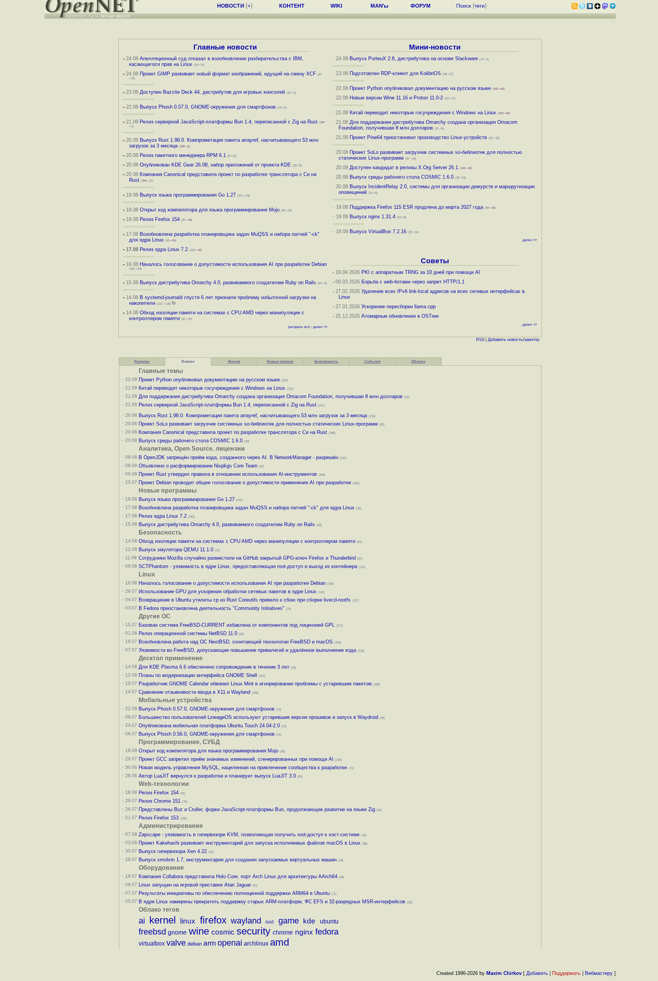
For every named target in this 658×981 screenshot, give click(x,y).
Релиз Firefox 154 (160, 219)
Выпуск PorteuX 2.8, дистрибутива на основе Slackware (414, 58)
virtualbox (152, 943)
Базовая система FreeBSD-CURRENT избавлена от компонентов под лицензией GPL (237, 625)
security (253, 931)
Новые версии (280, 361)
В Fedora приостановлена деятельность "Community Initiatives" (211, 608)
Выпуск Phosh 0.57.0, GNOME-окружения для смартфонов (208, 107)
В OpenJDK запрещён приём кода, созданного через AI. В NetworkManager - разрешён (238, 457)
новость (515, 339)
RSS (480, 339)
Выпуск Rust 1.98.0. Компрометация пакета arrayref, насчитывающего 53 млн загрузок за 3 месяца (253, 415)
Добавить (497, 339)
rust (269, 922)
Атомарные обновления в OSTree (400, 316)
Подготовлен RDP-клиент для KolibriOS (395, 73)
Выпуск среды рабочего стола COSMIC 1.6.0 (402, 177)
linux (187, 921)
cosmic (223, 932)
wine (199, 931)
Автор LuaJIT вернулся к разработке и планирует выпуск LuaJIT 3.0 (217, 776)
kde (309, 921)
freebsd (152, 931)
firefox (213, 920)
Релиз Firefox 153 (159, 818)
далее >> (320, 327)
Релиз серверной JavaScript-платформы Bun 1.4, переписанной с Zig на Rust (229, 122)
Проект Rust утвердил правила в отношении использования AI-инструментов (228, 474)
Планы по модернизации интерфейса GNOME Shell (198, 675)
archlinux (256, 943)
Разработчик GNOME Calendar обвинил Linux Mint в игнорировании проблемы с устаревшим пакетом (255, 684)
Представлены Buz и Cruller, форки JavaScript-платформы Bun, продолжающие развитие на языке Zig (257, 809)
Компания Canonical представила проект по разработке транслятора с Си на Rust (233, 432)
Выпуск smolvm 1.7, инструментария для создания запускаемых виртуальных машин (238, 860)
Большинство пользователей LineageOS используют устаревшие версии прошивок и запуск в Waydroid (258, 717)
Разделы (142, 361)
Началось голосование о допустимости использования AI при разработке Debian (233, 264)
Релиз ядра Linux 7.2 (164, 249)
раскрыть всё (299, 327)
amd (279, 942)
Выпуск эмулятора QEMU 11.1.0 (176, 549)
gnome (177, 932)
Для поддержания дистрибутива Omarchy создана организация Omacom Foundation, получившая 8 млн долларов (428, 125)
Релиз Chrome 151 (159, 801)
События (372, 361)
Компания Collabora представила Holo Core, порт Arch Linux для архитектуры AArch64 (238, 876)
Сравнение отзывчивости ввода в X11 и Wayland (194, 692)
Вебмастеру (599, 973)
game (288, 920)
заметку (532, 339)
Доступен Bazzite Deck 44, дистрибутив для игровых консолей (212, 92)
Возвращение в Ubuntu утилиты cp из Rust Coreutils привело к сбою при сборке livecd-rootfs (245, 600)
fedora (327, 931)
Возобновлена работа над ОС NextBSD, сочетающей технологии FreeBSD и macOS (236, 642)
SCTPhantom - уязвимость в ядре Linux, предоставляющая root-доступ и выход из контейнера (248, 566)
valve (176, 942)
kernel (162, 920)
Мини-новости (435, 47)
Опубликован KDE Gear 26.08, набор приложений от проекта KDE (216, 165)
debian (194, 944)
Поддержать (566, 973)
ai (142, 920)
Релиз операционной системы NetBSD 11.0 (188, 633)
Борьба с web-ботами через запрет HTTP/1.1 (413, 282)
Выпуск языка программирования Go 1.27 (188, 195)
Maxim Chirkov (504, 973)
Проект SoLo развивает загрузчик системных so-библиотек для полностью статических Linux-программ (258, 424)
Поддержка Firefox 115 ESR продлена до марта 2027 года (417, 207)
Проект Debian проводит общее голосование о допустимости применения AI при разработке (245, 482)
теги (479, 6)
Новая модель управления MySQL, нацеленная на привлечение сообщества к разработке (243, 767)
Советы (435, 261)
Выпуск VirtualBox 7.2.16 (378, 231)
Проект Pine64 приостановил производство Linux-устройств (418, 137)
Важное (188, 361)
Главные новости (225, 47)
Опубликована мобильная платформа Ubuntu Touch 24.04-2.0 (209, 725)
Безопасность (326, 361)
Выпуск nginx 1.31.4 (372, 216)
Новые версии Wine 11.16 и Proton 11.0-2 (396, 98)
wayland (246, 920)
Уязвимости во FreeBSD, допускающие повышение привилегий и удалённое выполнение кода (247, 650)
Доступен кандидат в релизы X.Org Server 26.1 (404, 167)
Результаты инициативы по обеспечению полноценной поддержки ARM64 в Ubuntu (234, 893)
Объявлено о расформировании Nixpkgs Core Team (198, 466)
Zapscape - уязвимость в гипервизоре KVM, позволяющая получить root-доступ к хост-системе (249, 834)
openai (229, 942)
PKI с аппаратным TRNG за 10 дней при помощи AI (420, 272)
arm (209, 943)
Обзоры (418, 361)
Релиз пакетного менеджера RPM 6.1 (183, 155)
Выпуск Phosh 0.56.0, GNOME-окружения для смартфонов (207, 734)
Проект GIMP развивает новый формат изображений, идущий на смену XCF (228, 74)
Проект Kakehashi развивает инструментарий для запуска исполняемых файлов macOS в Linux (250, 843)
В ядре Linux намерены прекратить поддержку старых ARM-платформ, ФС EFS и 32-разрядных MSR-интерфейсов (273, 901)
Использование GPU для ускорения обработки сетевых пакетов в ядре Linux (227, 591)
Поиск (463, 6)
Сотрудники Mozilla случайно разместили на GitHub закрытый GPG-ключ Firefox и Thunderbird (247, 558)
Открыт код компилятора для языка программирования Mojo (209, 210)
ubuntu (329, 921)
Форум (234, 361)
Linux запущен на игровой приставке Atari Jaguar (195, 885)
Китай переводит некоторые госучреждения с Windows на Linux (423, 112)
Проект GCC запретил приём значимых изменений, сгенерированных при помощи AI (236, 759)
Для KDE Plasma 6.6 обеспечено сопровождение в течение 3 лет (214, 667)
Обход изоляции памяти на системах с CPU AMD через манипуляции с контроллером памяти (247, 541)
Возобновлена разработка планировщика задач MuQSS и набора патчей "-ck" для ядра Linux (247, 508)
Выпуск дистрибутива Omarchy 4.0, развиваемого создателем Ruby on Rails (229, 282)
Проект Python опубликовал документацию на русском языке (420, 88)
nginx (304, 932)
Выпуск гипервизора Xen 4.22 (173, 851)
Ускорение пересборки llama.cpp (398, 306)
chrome (283, 932)
